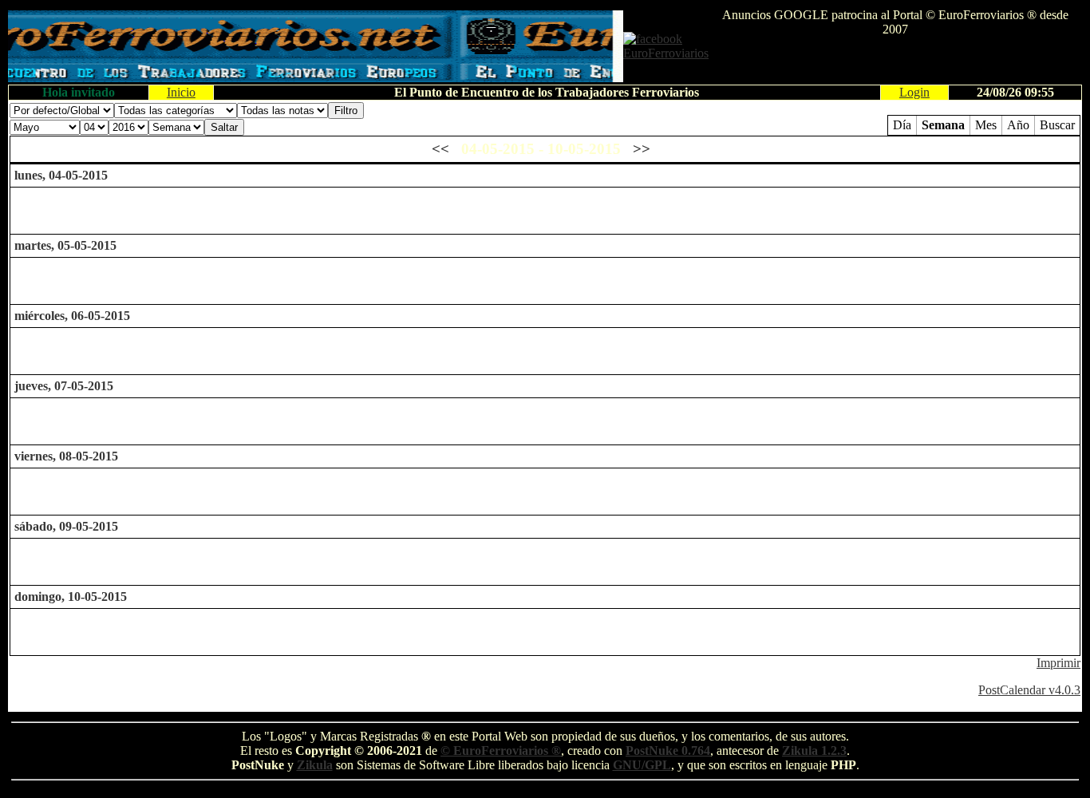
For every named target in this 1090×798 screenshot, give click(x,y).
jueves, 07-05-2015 (63, 386)
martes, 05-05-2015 (65, 245)
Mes (986, 125)
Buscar (1057, 125)
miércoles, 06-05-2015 (72, 315)
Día (902, 125)
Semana (943, 125)
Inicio (181, 92)
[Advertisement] (895, 61)
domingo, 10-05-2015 (70, 596)
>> (641, 148)
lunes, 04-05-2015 (61, 175)
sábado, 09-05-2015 (66, 526)
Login (914, 92)
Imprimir (1058, 663)
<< (440, 148)
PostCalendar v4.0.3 (1029, 690)
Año (1018, 125)
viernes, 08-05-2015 (66, 456)
